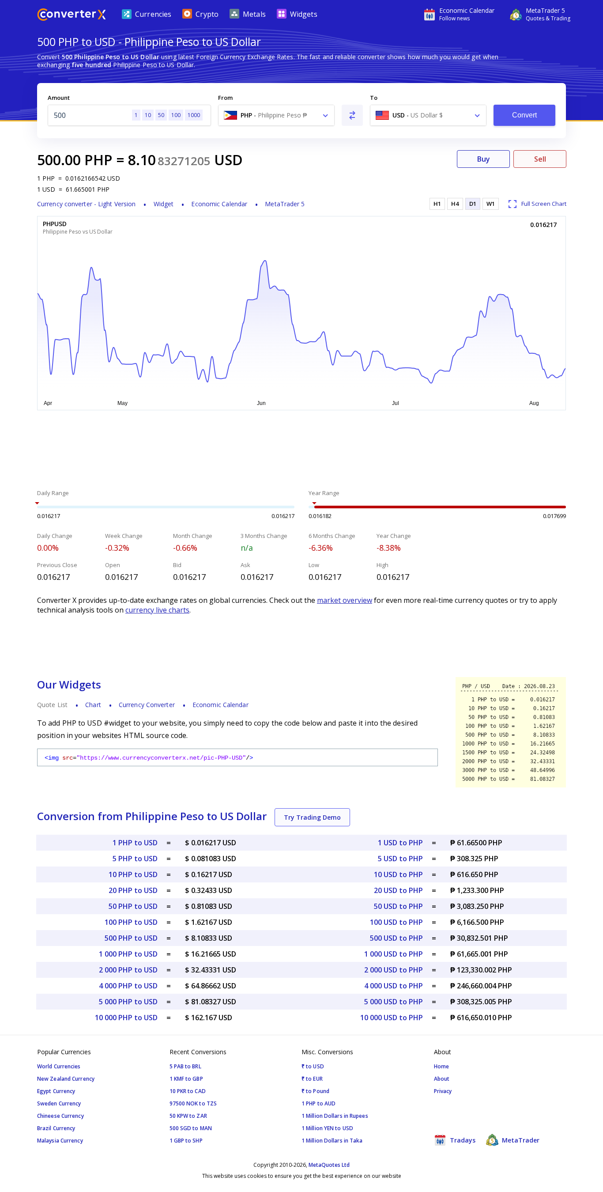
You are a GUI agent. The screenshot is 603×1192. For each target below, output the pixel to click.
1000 (194, 115)
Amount (59, 98)
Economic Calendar (219, 204)
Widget (164, 204)
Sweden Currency (59, 1103)
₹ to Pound (315, 1091)
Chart (93, 704)
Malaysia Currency (60, 1140)
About (442, 1078)
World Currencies (59, 1066)
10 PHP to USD (133, 874)
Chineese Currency (60, 1116)
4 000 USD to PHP (393, 986)
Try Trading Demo (312, 817)
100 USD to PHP (396, 922)
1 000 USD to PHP (393, 954)
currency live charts (157, 610)
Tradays (461, 1140)
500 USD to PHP (396, 938)
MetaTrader (519, 1140)
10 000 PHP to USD (126, 1017)
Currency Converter (147, 704)
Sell (540, 159)
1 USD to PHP (400, 843)
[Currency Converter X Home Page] (71, 15)
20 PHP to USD (133, 890)
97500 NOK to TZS (193, 1103)
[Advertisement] (301, 451)
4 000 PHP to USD (128, 986)
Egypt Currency (56, 1091)
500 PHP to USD (131, 938)
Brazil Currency (56, 1128)
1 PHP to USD (135, 843)
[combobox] (276, 115)
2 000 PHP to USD (128, 970)
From (225, 98)
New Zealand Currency (65, 1078)
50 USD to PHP (398, 906)
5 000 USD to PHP (393, 1002)
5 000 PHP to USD (128, 1002)
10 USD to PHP (398, 874)
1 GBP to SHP (186, 1140)
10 (148, 115)
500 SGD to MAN (191, 1128)
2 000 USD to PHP (393, 970)
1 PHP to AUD (318, 1103)
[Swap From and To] (352, 115)
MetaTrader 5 (285, 204)
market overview (344, 600)
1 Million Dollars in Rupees (335, 1116)
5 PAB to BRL (185, 1066)
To (373, 98)
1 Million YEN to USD (327, 1128)
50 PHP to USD (133, 906)
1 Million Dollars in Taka (332, 1140)
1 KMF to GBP (186, 1078)
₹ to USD (313, 1066)
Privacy (443, 1091)
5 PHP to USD (135, 858)
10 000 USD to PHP (391, 1017)
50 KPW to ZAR (188, 1116)
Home (441, 1066)
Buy (483, 159)
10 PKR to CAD (188, 1091)
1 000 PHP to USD (128, 954)
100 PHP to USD (131, 922)
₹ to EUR (312, 1078)
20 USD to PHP (398, 890)
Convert (524, 115)
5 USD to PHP (400, 858)
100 (176, 115)
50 (161, 115)
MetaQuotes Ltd (329, 1165)
